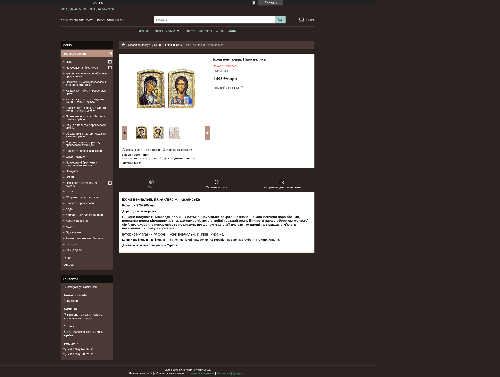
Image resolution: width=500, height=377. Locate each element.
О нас (220, 30)
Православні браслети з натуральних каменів (81, 164)
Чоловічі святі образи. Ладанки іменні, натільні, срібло (86, 109)
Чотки (69, 191)
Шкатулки (72, 244)
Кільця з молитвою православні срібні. (86, 126)
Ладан (70, 209)
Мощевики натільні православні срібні (86, 92)
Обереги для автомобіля (82, 197)
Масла (70, 226)
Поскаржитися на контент (201, 373)
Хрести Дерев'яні (77, 220)
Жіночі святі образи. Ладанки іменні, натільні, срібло (85, 101)
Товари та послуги (139, 44)
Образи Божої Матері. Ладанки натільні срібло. (86, 135)
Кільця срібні (74, 250)
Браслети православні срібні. (84, 150)
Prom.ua (206, 369)
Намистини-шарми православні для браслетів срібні (86, 83)
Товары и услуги (164, 30)
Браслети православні (80, 203)
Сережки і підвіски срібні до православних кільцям (83, 144)
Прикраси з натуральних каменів (81, 184)
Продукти (72, 171)
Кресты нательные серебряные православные (86, 75)
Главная (143, 30)
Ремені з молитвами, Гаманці (84, 238)
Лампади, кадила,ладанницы (85, 214)
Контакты (205, 30)
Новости (189, 30)
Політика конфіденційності (231, 373)
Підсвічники (73, 232)
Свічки (70, 177)
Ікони (157, 44)
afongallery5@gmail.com (82, 287)
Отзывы (68, 264)
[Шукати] (280, 19)
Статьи (232, 30)
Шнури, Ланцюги (76, 156)
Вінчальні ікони (173, 44)
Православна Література (82, 67)
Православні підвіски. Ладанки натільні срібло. (85, 118)
